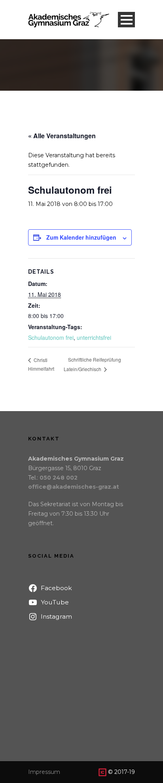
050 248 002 (59, 477)
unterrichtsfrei (94, 337)
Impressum (44, 771)
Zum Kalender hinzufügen (81, 237)
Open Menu (126, 19)
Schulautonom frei (51, 337)
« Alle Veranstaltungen (62, 135)
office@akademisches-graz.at (73, 486)
